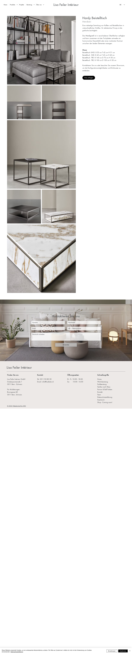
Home (99, 379)
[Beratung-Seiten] (34, 4)
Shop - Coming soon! (104, 402)
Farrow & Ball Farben (104, 389)
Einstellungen (112, 651)
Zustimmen (123, 651)
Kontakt (40, 375)
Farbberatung (101, 384)
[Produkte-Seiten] (17, 4)
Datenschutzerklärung (105, 397)
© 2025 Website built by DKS (16, 406)
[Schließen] (130, 651)
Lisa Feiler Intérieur (66, 5)
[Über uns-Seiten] (43, 4)
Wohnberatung (102, 382)
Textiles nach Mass (103, 387)
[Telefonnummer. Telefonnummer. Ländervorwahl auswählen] (70, 328)
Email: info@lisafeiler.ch (45, 382)
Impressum (101, 400)
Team (99, 395)
